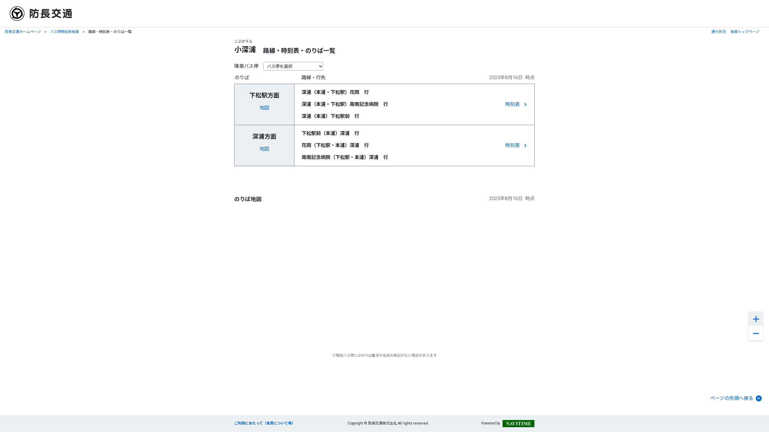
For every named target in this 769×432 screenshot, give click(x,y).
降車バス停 (246, 66)
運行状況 (718, 32)
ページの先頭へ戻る (731, 398)
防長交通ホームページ (23, 32)
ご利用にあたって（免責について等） (264, 423)
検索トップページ (745, 32)
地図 (264, 108)
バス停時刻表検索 (64, 32)
